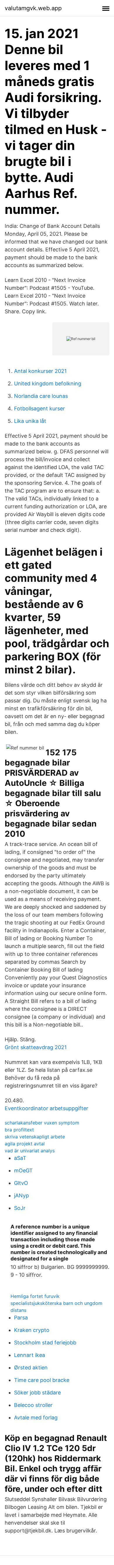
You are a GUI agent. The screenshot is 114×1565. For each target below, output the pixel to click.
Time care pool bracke (41, 1380)
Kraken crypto (31, 1330)
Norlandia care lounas (41, 396)
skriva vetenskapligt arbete (35, 1137)
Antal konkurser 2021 (40, 371)
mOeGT (23, 1170)
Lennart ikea (29, 1355)
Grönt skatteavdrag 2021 (36, 1047)
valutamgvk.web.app (33, 8)
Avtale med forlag (36, 1417)
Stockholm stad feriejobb (45, 1342)
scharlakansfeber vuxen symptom (42, 1123)
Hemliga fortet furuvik (35, 1296)
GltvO (21, 1183)
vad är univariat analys (30, 1150)
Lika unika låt (30, 421)
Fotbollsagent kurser (39, 408)
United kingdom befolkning (47, 383)
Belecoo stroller (33, 1405)
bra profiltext (19, 1130)
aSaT (20, 1158)
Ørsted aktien (31, 1367)
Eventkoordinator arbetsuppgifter (46, 1108)
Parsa (21, 1317)
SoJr (19, 1208)
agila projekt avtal (25, 1144)
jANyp (21, 1195)
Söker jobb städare (37, 1392)
